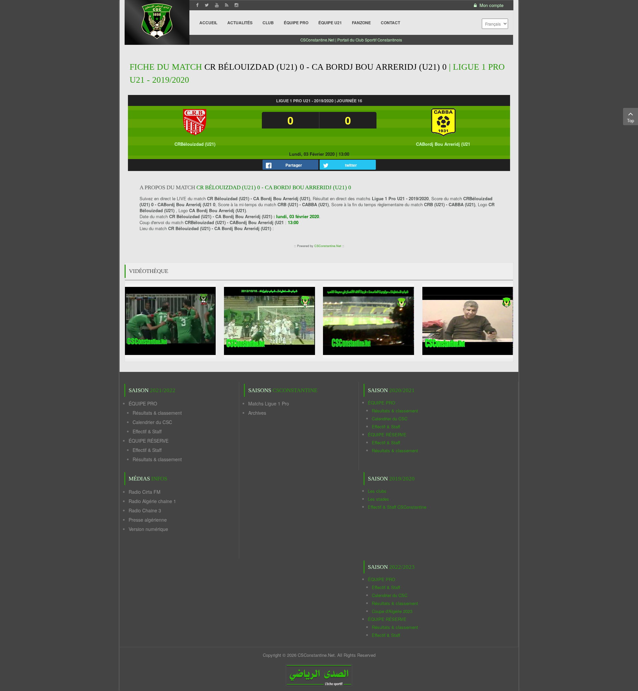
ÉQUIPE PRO (143, 403)
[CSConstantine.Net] (157, 20)
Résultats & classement (157, 412)
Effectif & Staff (147, 431)
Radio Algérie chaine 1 (152, 501)
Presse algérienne (148, 519)
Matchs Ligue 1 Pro (268, 403)
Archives (257, 412)
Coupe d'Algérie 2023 (392, 611)
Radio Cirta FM (144, 491)
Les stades (378, 499)
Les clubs (377, 491)
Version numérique (148, 529)
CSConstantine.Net (327, 246)
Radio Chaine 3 (145, 510)
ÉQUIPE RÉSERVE (148, 440)
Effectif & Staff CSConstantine (397, 507)
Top (630, 120)
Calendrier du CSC (152, 422)
